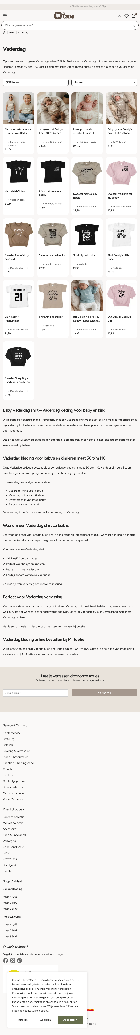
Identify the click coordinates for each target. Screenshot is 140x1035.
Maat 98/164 (10, 908)
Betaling (8, 745)
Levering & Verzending (16, 751)
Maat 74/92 (10, 902)
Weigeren (45, 1019)
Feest (12, 32)
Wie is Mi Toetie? (13, 799)
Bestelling (9, 739)
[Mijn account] (119, 15)
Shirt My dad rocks (84, 255)
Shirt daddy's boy (15, 191)
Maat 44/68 (10, 896)
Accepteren (70, 1019)
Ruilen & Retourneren (15, 757)
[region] (47, 1000)
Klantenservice (12, 733)
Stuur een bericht (13, 787)
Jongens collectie (13, 817)
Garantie (8, 769)
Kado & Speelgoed (14, 835)
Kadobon (8, 871)
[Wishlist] (126, 16)
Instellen (23, 1019)
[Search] (133, 25)
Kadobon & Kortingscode (18, 763)
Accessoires (10, 829)
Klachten (8, 775)
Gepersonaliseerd (13, 847)
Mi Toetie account (14, 793)
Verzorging (9, 841)
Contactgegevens (14, 781)
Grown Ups (10, 859)
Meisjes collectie (13, 823)
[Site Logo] (64, 15)
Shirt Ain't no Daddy (51, 316)
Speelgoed (9, 865)
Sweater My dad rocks (52, 255)
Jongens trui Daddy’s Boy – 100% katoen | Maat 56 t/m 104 (51, 133)
